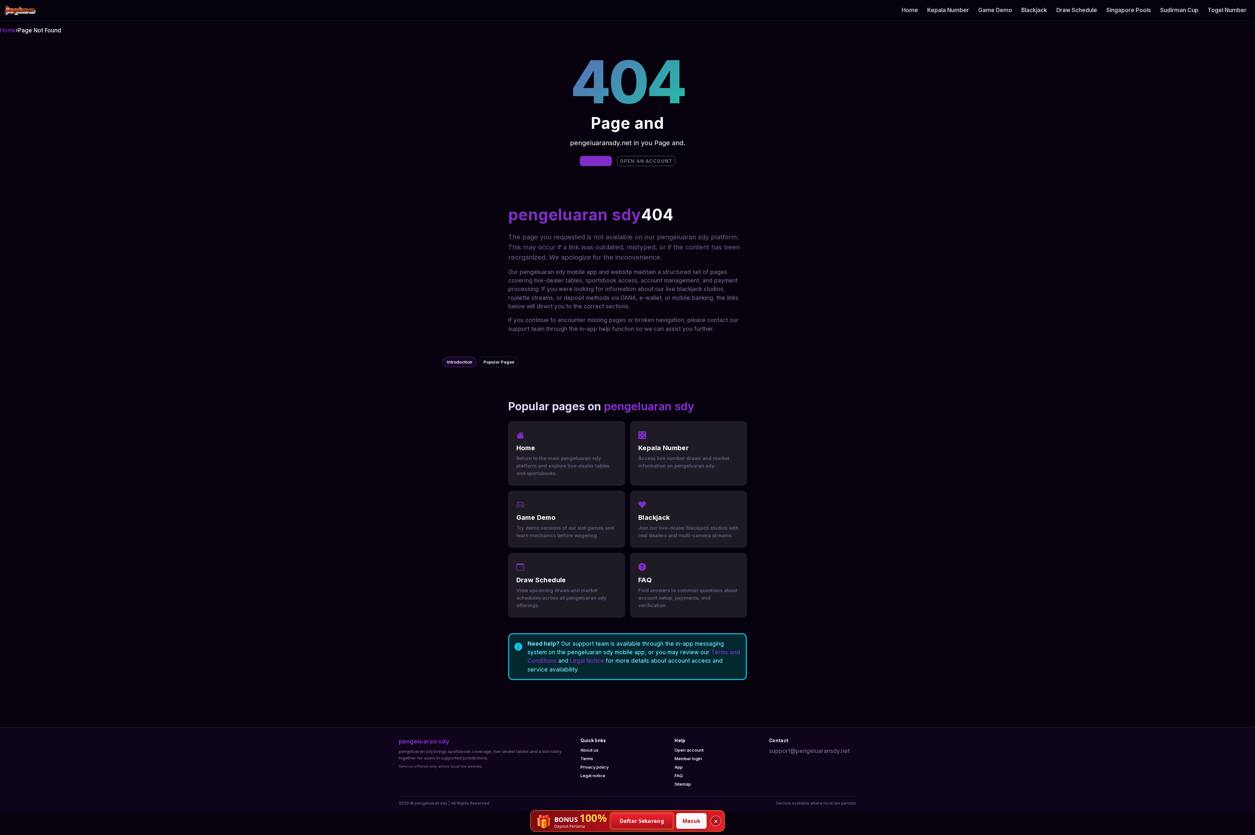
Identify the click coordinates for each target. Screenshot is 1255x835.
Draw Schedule (1076, 10)
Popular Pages (498, 362)
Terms (586, 758)
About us (589, 750)
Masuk (691, 821)
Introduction (459, 362)
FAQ (679, 775)
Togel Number (1227, 10)
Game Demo (995, 10)
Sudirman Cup (1179, 10)
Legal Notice (587, 660)
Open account (689, 750)
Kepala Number (948, 10)
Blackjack (1034, 10)
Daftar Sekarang (642, 821)
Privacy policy (594, 767)
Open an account (646, 161)
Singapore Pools (1128, 10)
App (679, 767)
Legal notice (592, 775)
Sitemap (683, 784)
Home (910, 10)
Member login (688, 758)
